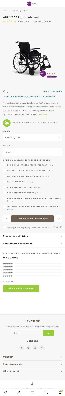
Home (5, 11)
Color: (7, 131)
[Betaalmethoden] (32, 383)
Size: (6, 146)
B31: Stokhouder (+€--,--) (20, 182)
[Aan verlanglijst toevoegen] (58, 218)
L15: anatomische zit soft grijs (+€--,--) (28, 176)
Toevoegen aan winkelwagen (32, 218)
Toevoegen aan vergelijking (18, 227)
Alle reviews (9, 281)
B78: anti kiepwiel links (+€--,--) (24, 187)
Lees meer (42, 114)
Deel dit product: (41, 227)
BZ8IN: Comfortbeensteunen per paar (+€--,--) (31, 165)
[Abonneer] (48, 333)
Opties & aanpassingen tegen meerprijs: (26, 160)
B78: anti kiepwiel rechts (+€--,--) (24, 193)
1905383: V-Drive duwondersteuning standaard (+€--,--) (33, 208)
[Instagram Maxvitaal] (28, 347)
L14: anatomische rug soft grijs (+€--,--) (28, 170)
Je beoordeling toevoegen (42, 21)
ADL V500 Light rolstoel (19, 11)
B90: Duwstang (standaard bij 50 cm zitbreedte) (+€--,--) (34, 199)
